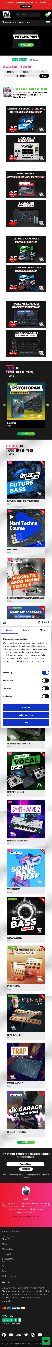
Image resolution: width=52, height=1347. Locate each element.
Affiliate (5, 1244)
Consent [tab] (9, 630)
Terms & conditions (11, 1232)
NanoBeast (19, 97)
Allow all (26, 707)
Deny (26, 722)
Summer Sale (23, 23)
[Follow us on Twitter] (26, 1335)
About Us (6, 1239)
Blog (4, 1266)
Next (47, 405)
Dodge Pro (35, 94)
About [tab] (42, 630)
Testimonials (7, 1261)
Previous (4, 405)
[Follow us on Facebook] (4, 1335)
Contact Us (7, 1259)
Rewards (6, 1271)
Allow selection (26, 715)
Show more (26, 433)
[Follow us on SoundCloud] (18, 1335)
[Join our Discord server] (40, 1335)
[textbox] (28, 14)
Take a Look (26, 44)
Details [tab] (26, 630)
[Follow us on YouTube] (11, 1335)
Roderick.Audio (9, 1276)
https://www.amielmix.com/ (26, 1213)
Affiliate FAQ (7, 1249)
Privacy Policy (8, 1236)
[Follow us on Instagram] (32, 1335)
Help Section (8, 1254)
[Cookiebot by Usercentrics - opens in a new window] (38, 623)
